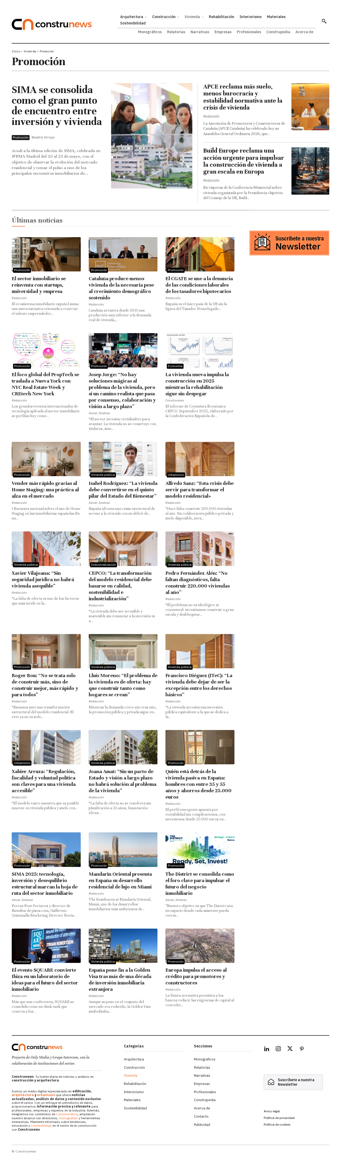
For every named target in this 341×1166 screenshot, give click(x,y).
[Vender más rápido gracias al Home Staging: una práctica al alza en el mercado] (46, 459)
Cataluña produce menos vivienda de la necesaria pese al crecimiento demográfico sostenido (121, 288)
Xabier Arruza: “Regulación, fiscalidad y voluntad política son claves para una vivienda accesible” (44, 781)
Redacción (211, 116)
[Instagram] (278, 1049)
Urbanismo (176, 475)
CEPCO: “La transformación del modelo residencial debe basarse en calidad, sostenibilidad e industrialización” (120, 586)
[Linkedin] (267, 1049)
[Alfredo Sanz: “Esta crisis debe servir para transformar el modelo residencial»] (199, 459)
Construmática (67, 1114)
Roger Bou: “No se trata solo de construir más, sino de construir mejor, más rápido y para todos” (45, 685)
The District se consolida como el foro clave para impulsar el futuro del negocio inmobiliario (199, 883)
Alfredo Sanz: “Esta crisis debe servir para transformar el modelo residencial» (199, 489)
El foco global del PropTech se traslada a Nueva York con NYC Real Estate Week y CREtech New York (45, 384)
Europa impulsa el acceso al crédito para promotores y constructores (196, 976)
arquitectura (23, 1095)
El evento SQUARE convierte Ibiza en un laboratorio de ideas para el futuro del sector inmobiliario (45, 979)
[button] (324, 21)
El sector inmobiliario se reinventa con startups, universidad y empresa (39, 284)
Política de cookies (277, 1124)
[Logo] (64, 1047)
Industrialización (103, 565)
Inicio (16, 51)
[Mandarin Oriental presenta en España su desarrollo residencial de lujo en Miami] (123, 849)
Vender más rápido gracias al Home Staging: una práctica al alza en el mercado (45, 489)
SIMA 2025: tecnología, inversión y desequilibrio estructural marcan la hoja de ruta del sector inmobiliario (45, 883)
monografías (68, 1118)
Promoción (21, 137)
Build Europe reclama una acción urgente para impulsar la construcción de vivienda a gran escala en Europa (243, 161)
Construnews (174, 400)
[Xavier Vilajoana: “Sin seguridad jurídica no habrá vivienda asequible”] (46, 548)
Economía (175, 366)
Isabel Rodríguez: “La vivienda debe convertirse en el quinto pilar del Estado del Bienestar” (123, 489)
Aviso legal (272, 1111)
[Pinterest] (302, 1049)
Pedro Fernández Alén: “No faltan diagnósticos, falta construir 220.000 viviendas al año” (197, 582)
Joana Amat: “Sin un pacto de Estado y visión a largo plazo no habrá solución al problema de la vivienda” (122, 781)
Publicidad (202, 1124)
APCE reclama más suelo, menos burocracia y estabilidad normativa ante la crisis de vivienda (242, 97)
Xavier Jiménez (99, 413)
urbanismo (46, 1095)
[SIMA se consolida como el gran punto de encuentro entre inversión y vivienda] (151, 135)
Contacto (201, 1116)
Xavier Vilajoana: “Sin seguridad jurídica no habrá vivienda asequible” (43, 579)
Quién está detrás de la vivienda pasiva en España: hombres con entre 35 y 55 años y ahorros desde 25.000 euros (198, 784)
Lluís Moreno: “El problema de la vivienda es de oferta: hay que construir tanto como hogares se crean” (123, 685)
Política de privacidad (279, 1118)
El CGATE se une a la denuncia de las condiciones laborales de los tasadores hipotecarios (199, 284)
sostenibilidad (41, 1125)
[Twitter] (290, 1049)
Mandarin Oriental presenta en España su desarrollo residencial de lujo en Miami (120, 880)
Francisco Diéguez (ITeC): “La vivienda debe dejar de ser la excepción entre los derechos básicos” (198, 685)
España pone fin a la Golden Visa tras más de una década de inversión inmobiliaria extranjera (120, 979)
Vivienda (30, 51)
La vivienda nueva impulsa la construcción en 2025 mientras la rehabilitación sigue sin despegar (197, 384)
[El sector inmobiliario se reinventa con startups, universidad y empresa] (46, 254)
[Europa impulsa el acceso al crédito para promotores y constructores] (199, 946)
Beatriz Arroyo (43, 137)
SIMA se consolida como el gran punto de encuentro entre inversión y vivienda (57, 106)
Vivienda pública (103, 475)
